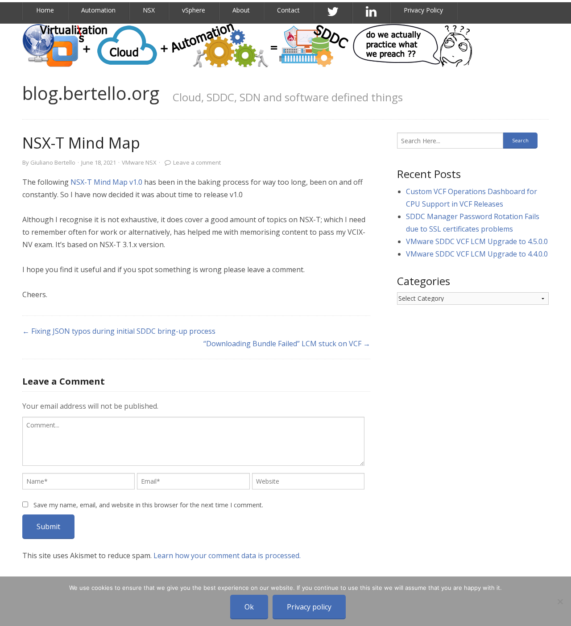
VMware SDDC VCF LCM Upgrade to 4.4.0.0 (477, 254)
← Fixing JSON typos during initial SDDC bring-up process (118, 331)
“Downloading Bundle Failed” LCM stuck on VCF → (286, 343)
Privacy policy (309, 607)
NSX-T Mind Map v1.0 (106, 182)
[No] (559, 601)
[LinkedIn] (371, 12)
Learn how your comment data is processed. (227, 555)
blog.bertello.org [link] (90, 93)
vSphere (193, 10)
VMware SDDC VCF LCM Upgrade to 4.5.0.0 (477, 241)
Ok (249, 607)
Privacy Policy (423, 10)
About (241, 10)
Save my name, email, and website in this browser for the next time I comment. (148, 505)
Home (45, 10)
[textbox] (193, 441)
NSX (149, 10)
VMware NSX (139, 162)
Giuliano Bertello (52, 162)
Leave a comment (197, 162)
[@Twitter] (333, 12)
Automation (98, 10)
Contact (288, 10)
